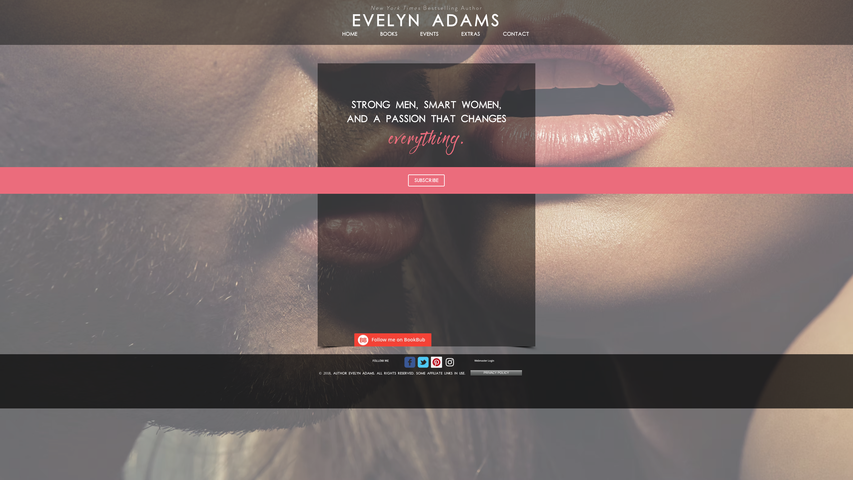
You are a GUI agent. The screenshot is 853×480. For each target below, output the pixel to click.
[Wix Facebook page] (409, 362)
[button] (461, 33)
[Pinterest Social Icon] (436, 362)
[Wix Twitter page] (423, 362)
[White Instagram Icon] (449, 362)
